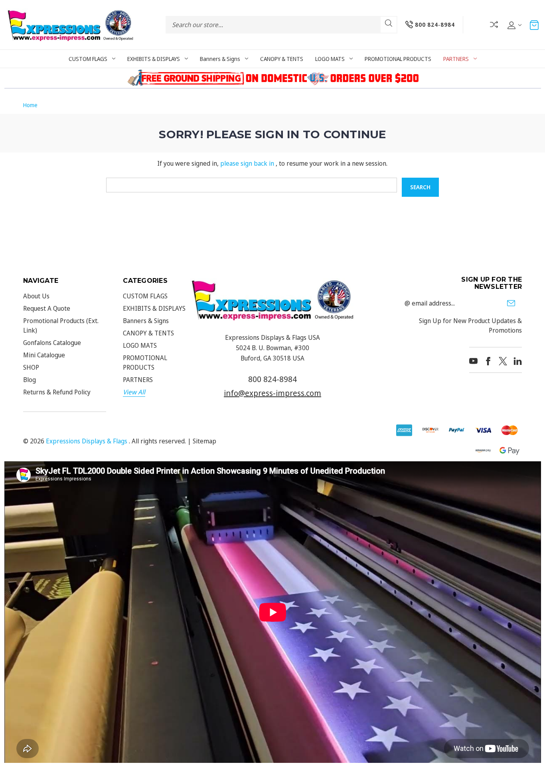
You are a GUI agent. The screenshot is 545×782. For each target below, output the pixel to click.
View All (134, 392)
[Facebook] (488, 361)
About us (36, 296)
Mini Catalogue (44, 355)
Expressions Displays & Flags (86, 441)
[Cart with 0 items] (534, 25)
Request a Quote (46, 308)
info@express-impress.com (272, 393)
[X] (503, 361)
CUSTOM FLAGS (88, 59)
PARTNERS (456, 59)
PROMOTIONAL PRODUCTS (398, 59)
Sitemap (204, 441)
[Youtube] (473, 361)
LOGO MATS (330, 59)
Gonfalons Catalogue (52, 342)
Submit (511, 303)
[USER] (513, 24)
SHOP (31, 367)
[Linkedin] (517, 361)
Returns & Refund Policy (57, 392)
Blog (29, 379)
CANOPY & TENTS (281, 59)
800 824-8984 (272, 379)
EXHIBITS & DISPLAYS (153, 59)
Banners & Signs (220, 59)
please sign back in (247, 163)
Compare (494, 24)
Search (389, 25)
